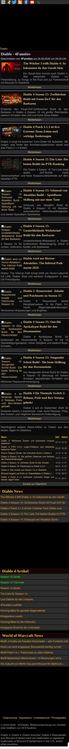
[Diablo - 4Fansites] (9, 2)
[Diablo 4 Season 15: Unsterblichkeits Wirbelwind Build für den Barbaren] (11, 239)
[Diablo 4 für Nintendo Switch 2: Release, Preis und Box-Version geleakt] (11, 406)
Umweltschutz (42, 718)
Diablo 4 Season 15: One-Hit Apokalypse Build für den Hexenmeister (42, 326)
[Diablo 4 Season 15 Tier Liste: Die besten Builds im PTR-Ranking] (11, 169)
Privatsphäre (59, 718)
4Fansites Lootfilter (11, 605)
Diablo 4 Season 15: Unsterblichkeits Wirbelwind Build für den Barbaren (42, 230)
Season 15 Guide (10, 577)
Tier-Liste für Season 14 (13, 593)
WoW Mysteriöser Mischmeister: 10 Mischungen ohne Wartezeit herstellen (30, 660)
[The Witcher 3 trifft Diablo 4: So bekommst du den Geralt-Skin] (11, 72)
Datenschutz (10, 718)
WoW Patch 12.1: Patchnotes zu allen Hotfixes (26, 652)
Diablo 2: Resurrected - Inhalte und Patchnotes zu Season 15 (43, 293)
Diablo (4, 48)
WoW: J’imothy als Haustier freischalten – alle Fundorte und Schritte (34, 643)
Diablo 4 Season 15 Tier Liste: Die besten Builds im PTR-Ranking (45, 162)
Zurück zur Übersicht (34, 484)
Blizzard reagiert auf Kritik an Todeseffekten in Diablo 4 (26, 473)
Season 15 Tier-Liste (12, 582)
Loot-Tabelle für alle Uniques (16, 599)
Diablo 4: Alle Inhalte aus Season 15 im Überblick (24, 469)
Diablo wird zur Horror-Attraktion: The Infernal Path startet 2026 (43, 263)
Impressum (25, 718)
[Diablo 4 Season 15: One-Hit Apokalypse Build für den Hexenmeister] (11, 335)
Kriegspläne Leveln (11, 616)
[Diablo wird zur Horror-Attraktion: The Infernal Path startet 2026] (11, 268)
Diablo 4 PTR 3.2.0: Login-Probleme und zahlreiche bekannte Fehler (27, 448)
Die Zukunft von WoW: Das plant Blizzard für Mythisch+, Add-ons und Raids (32, 665)
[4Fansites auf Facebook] (26, 2)
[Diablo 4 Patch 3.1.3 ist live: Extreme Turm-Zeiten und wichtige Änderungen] (11, 136)
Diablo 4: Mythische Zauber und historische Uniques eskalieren (27, 442)
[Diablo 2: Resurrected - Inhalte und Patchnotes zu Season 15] (11, 304)
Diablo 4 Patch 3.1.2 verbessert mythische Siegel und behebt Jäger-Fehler (27, 478)
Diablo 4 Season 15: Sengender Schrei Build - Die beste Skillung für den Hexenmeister (44, 362)
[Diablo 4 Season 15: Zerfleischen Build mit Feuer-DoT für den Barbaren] (11, 104)
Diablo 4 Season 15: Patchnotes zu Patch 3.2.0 (23, 466)
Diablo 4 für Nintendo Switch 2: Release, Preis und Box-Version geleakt (44, 397)
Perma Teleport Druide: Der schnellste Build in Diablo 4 (26, 452)
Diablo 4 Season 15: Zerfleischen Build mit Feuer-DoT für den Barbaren (44, 99)
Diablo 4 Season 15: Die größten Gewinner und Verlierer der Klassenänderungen (27, 457)
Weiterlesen (34, 87)
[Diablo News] (20, 2)
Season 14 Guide (10, 588)
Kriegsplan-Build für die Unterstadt (19, 627)
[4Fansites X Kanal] (14, 2)
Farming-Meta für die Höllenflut (17, 622)
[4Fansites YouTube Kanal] (32, 2)
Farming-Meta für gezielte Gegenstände (22, 610)
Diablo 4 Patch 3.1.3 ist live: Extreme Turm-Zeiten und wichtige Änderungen (41, 131)
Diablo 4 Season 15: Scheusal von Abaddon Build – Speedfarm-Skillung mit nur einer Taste (45, 195)
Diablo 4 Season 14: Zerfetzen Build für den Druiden (25, 462)
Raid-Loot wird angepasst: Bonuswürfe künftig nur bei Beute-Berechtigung (30, 648)
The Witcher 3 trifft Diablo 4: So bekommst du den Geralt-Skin (44, 66)
